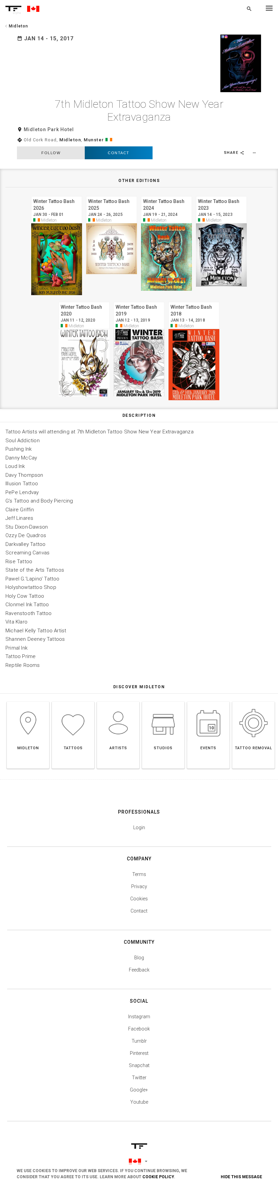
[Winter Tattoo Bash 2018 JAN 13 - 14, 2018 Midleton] (194, 301)
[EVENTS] (208, 701)
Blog (139, 957)
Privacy (139, 886)
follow (50, 153)
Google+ (139, 1089)
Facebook (139, 1028)
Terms (139, 874)
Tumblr (139, 1041)
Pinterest (139, 1053)
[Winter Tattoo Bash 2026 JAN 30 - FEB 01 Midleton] (56, 195)
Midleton (70, 139)
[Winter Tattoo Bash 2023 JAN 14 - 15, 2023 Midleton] (221, 195)
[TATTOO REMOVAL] (253, 701)
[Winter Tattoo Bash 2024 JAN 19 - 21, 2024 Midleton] (166, 195)
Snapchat (139, 1065)
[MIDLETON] (28, 701)
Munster (94, 139)
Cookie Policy (158, 1176)
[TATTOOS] (73, 701)
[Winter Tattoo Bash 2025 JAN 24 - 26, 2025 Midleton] (111, 195)
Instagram (139, 1016)
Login (139, 827)
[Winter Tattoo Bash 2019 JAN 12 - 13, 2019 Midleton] (139, 301)
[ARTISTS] (118, 701)
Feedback (139, 970)
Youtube (139, 1102)
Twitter (139, 1077)
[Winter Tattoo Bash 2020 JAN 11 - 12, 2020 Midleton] (84, 301)
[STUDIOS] (163, 701)
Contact (119, 153)
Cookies (139, 898)
